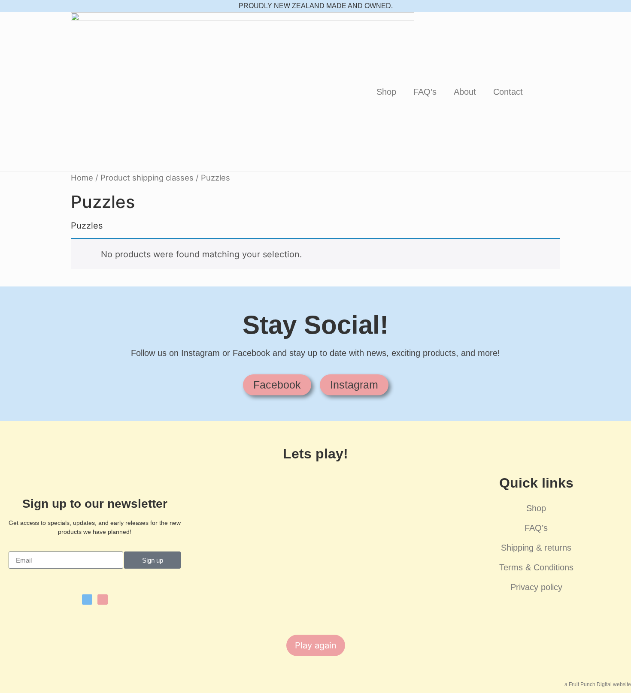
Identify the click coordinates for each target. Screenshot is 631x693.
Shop (386, 91)
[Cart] (545, 91)
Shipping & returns (536, 547)
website (621, 684)
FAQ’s (425, 91)
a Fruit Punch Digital (588, 684)
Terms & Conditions (536, 567)
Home (82, 177)
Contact (508, 91)
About (465, 91)
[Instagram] (102, 599)
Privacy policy (536, 587)
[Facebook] (87, 599)
